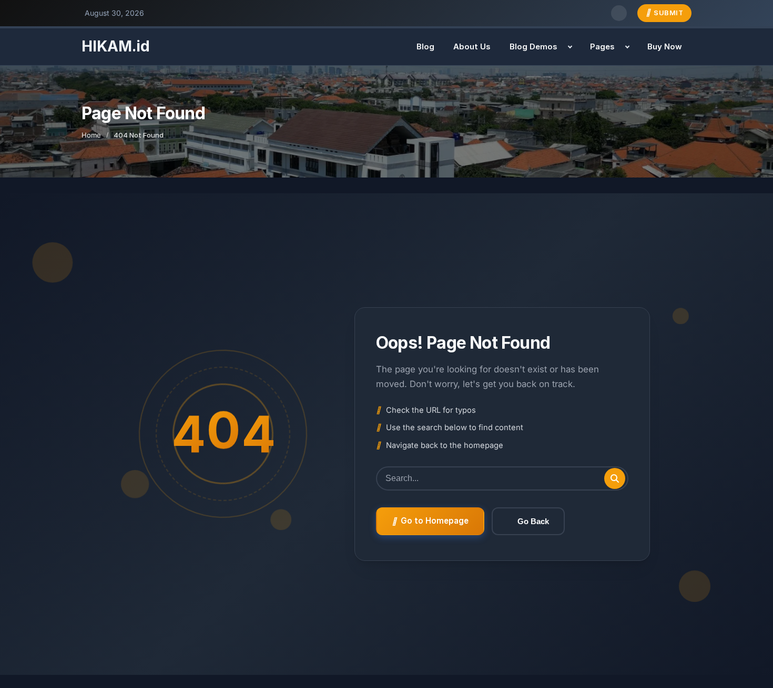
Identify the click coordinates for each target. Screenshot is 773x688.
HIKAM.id (116, 46)
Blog (425, 46)
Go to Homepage (435, 521)
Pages (602, 46)
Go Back (533, 521)
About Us (472, 46)
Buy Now (664, 46)
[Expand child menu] (570, 46)
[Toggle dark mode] (619, 13)
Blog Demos (533, 46)
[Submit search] (614, 478)
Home (91, 135)
